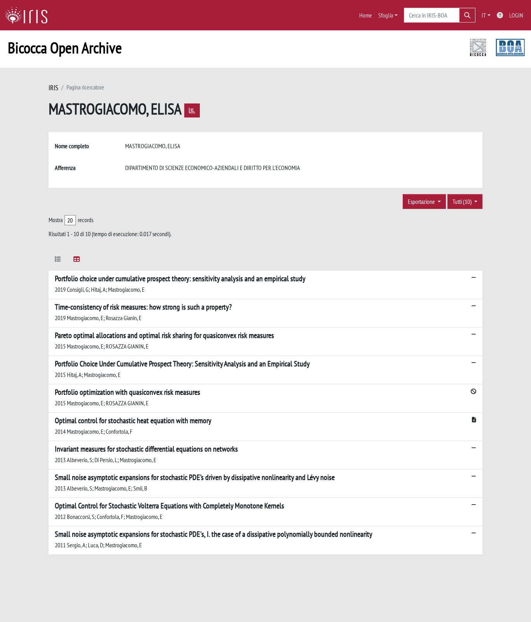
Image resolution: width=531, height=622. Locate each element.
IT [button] (484, 15)
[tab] (58, 260)
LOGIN (516, 15)
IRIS (53, 87)
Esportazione (422, 201)
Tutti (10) (462, 201)
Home (365, 15)
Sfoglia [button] (385, 15)
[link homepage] (29, 15)
